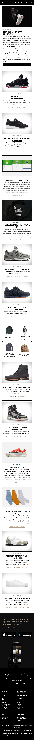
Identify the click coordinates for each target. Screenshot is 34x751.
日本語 (18, 708)
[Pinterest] (24, 683)
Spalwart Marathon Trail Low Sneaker (17, 557)
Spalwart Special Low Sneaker (17, 598)
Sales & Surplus (21, 697)
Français (19, 705)
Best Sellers (21, 694)
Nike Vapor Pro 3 (17, 467)
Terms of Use (21, 714)
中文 (18, 710)
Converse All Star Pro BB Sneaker (12, 33)
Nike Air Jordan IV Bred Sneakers (17, 97)
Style (4, 29)
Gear (3, 692)
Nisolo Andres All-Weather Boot (17, 387)
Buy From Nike (21, 108)
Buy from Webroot (17, 195)
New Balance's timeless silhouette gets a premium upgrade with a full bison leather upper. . (17, 145)
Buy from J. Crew (21, 317)
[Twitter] (10, 683)
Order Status (6, 704)
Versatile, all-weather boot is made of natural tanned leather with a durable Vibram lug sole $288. (17, 391)
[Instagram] (20, 683)
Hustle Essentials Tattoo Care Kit (17, 225)
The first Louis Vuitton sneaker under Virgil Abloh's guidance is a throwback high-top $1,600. (17, 432)
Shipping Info (6, 708)
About (4, 714)
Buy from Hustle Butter (17, 240)
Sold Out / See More (21, 150)
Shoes (9, 29)
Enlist (4, 718)
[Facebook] (17, 683)
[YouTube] (13, 683)
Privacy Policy (21, 716)
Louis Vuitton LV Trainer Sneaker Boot (17, 428)
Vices (3, 698)
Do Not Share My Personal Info (21, 719)
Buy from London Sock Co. (17, 526)
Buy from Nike (17, 482)
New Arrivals (21, 692)
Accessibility (21, 717)
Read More (11, 108)
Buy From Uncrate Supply (21, 607)
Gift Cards (20, 698)
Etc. (3, 699)
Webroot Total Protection (17, 180)
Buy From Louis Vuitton (21, 437)
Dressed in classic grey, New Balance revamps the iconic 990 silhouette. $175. (17, 272)
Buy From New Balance (21, 276)
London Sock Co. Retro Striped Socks (17, 512)
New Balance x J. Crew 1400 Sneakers (17, 308)
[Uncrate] (17, 2)
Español (19, 704)
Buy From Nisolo (21, 396)
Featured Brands (22, 695)
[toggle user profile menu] (29, 3)
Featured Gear (17, 178)
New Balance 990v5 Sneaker (17, 269)
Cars (3, 695)
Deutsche (20, 707)
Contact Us (5, 705)
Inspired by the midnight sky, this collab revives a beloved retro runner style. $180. (17, 312)
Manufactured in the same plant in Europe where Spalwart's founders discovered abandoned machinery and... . (17, 562)
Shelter (4, 697)
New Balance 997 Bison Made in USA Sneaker (17, 139)
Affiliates (5, 717)
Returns (4, 707)
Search (26, 2)
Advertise (5, 716)
